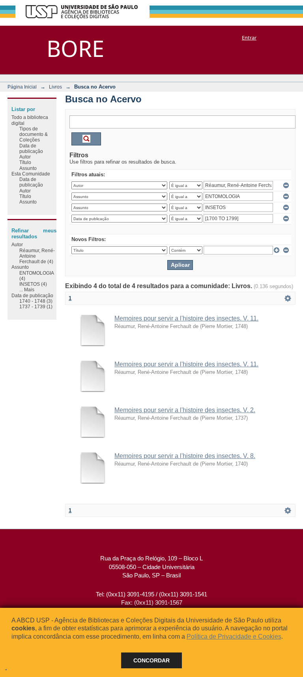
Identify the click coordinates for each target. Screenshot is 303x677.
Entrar (249, 37)
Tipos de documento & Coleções (33, 134)
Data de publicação (31, 148)
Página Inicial (22, 86)
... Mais (26, 289)
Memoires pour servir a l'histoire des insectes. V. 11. (186, 318)
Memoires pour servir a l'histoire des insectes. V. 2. (184, 410)
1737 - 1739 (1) (35, 306)
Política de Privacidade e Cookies (234, 636)
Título (25, 162)
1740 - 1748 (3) (35, 301)
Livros (55, 86)
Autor (25, 156)
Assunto (28, 168)
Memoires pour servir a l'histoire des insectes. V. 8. (184, 456)
